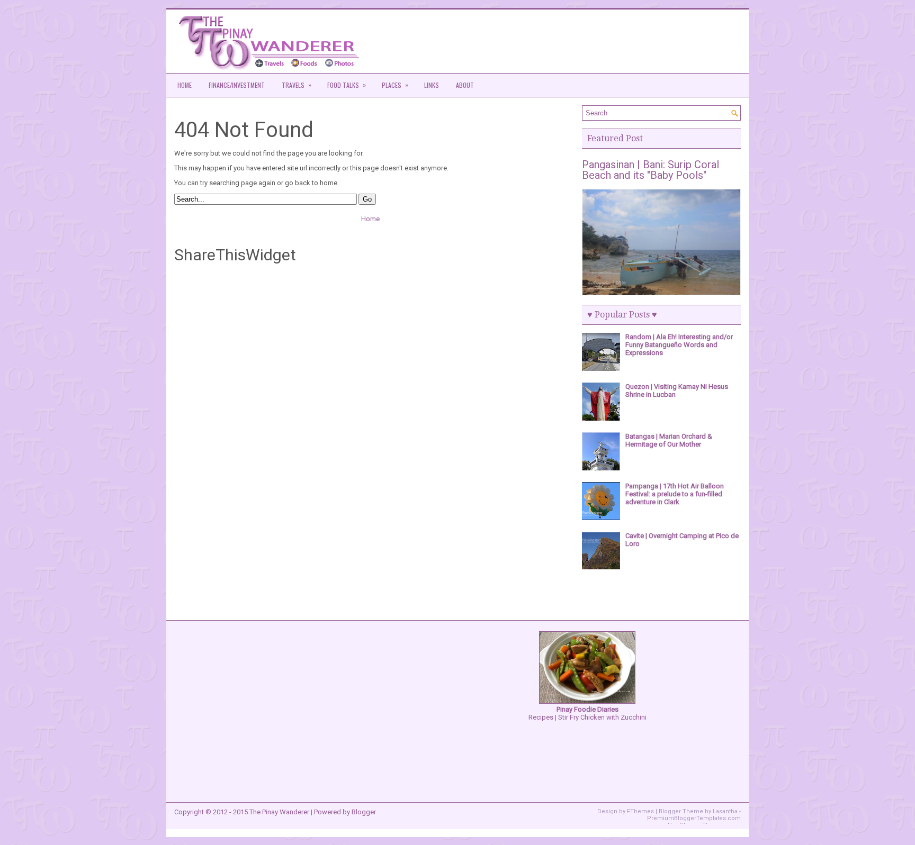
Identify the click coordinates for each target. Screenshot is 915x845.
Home (184, 84)
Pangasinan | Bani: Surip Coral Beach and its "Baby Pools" (650, 169)
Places (395, 84)
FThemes (640, 811)
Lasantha (725, 811)
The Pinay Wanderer (279, 812)
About (465, 84)
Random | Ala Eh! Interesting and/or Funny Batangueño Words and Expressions (679, 345)
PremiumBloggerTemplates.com (694, 818)
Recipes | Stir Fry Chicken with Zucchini (587, 713)
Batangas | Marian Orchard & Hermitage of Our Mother (668, 440)
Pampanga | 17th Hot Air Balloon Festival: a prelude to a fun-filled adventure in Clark (674, 494)
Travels (296, 84)
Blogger (364, 812)
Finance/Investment (237, 84)
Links (431, 84)
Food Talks (346, 84)
